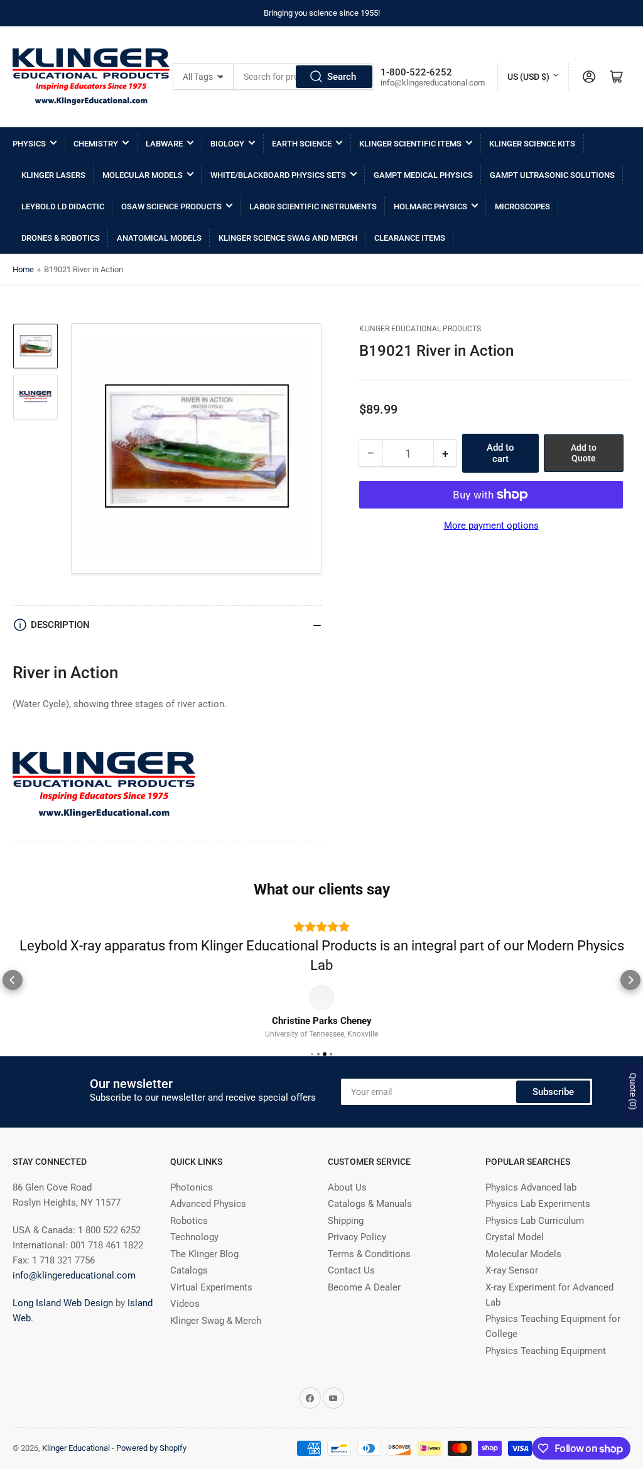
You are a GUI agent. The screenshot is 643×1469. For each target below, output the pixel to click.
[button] (13, 984)
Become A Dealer (364, 1295)
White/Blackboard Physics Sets (278, 175)
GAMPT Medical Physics (423, 175)
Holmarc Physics (430, 206)
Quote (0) (633, 1091)
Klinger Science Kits (532, 143)
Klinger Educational (77, 1455)
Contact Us (351, 1278)
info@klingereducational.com (74, 1283)
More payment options (491, 525)
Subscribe (553, 1099)
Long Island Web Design (63, 1310)
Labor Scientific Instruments (313, 206)
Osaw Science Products (171, 206)
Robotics (189, 1228)
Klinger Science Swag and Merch (288, 238)
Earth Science (302, 143)
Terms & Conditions (369, 1261)
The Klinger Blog (204, 1261)
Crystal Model (514, 1245)
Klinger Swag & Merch (215, 1328)
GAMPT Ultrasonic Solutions (552, 175)
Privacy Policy (357, 1245)
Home (23, 269)
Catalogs (189, 1278)
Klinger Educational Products (420, 328)
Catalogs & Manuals (370, 1212)
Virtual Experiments (211, 1295)
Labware (164, 143)
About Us (347, 1195)
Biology (227, 143)
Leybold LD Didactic (62, 206)
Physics (29, 143)
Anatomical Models (159, 238)
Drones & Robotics (60, 238)
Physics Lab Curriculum (534, 1228)
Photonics (191, 1195)
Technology (194, 1245)
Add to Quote (584, 453)
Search (341, 76)
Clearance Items (409, 238)
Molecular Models (142, 175)
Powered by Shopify (151, 1455)
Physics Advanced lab (530, 1195)
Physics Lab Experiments (537, 1212)
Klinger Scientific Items (410, 143)
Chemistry (95, 143)
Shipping (346, 1228)
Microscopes (522, 206)
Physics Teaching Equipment (545, 1358)
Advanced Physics (208, 1212)
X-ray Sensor (511, 1278)
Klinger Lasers (53, 175)
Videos (185, 1312)
